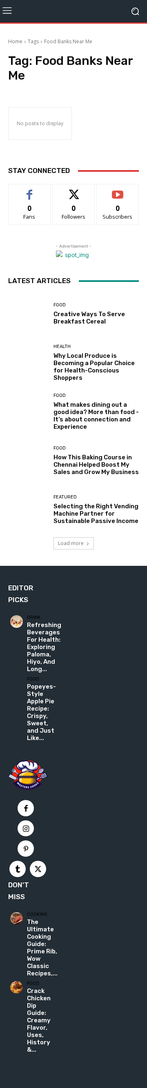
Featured (65, 497)
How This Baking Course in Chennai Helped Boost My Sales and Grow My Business (96, 465)
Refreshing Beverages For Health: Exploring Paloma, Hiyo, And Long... (44, 647)
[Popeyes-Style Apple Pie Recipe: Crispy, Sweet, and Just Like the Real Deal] (16, 683)
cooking (37, 914)
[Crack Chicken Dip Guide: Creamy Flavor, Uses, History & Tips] (16, 987)
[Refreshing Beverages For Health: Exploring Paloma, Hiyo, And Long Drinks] (16, 621)
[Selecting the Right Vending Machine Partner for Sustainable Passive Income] (27, 509)
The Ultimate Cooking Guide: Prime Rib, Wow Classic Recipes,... (42, 947)
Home (15, 41)
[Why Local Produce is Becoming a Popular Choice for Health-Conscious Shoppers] (27, 362)
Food (59, 305)
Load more (71, 543)
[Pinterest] (26, 848)
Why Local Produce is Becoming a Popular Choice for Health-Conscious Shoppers (94, 366)
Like (29, 190)
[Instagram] (26, 828)
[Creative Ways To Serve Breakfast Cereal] (27, 313)
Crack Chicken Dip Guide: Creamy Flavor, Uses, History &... (39, 1020)
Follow (73, 190)
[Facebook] (26, 808)
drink (34, 617)
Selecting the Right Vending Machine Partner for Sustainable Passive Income (95, 514)
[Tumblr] (17, 869)
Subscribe (117, 190)
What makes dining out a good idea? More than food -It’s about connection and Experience (96, 415)
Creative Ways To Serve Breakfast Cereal (89, 317)
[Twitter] (38, 869)
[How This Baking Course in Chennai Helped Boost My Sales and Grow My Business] (27, 460)
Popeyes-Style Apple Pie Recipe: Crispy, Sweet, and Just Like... (41, 712)
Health (62, 346)
